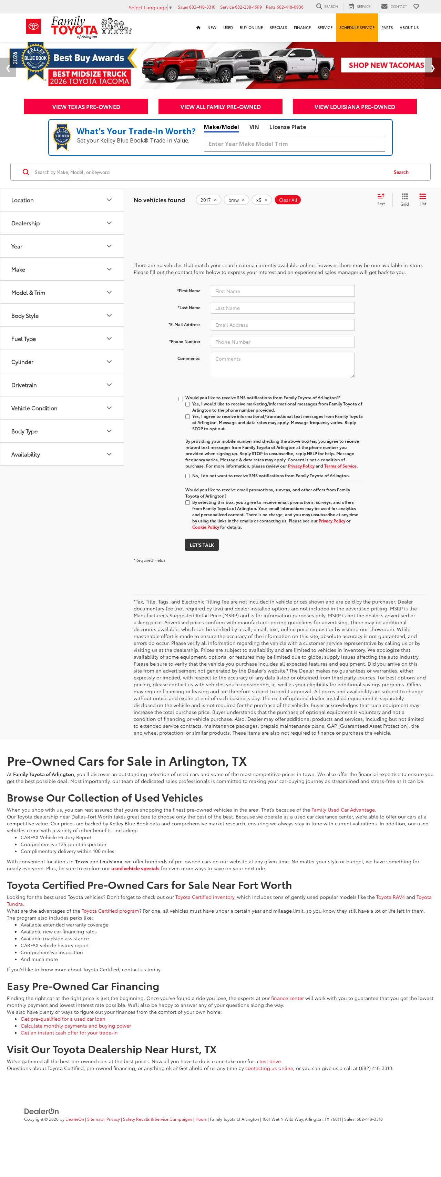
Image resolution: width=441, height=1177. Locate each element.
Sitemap (95, 1119)
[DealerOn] (41, 1110)
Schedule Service (357, 27)
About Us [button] (409, 27)
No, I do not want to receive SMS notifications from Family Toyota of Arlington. (271, 475)
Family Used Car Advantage (343, 809)
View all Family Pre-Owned (221, 106)
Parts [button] (387, 27)
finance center (287, 997)
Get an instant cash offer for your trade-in (69, 1032)
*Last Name (189, 307)
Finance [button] (302, 27)
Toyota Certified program (110, 910)
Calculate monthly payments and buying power (76, 1025)
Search (401, 172)
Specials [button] (278, 27)
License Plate (287, 127)
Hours (201, 1119)
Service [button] (325, 27)
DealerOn (74, 1119)
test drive (270, 1061)
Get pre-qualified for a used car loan (63, 1018)
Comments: (189, 358)
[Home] (198, 27)
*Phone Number (185, 341)
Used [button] (228, 27)
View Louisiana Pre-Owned (355, 106)
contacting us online (269, 1068)
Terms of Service (340, 466)
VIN (254, 127)
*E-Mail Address (184, 324)
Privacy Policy (301, 466)
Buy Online (251, 27)
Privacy (113, 1119)
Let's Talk (202, 544)
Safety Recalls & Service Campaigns (157, 1119)
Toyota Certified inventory (204, 896)
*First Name (189, 290)
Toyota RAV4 (390, 896)
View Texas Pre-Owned (86, 106)
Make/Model (221, 127)
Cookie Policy (205, 527)
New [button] (211, 27)
